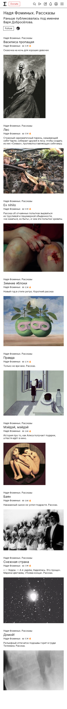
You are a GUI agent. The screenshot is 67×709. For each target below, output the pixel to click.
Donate (14, 3)
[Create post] (45, 4)
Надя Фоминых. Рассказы (17, 38)
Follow (8, 28)
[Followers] (18, 28)
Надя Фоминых (11, 45)
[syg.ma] (5, 4)
